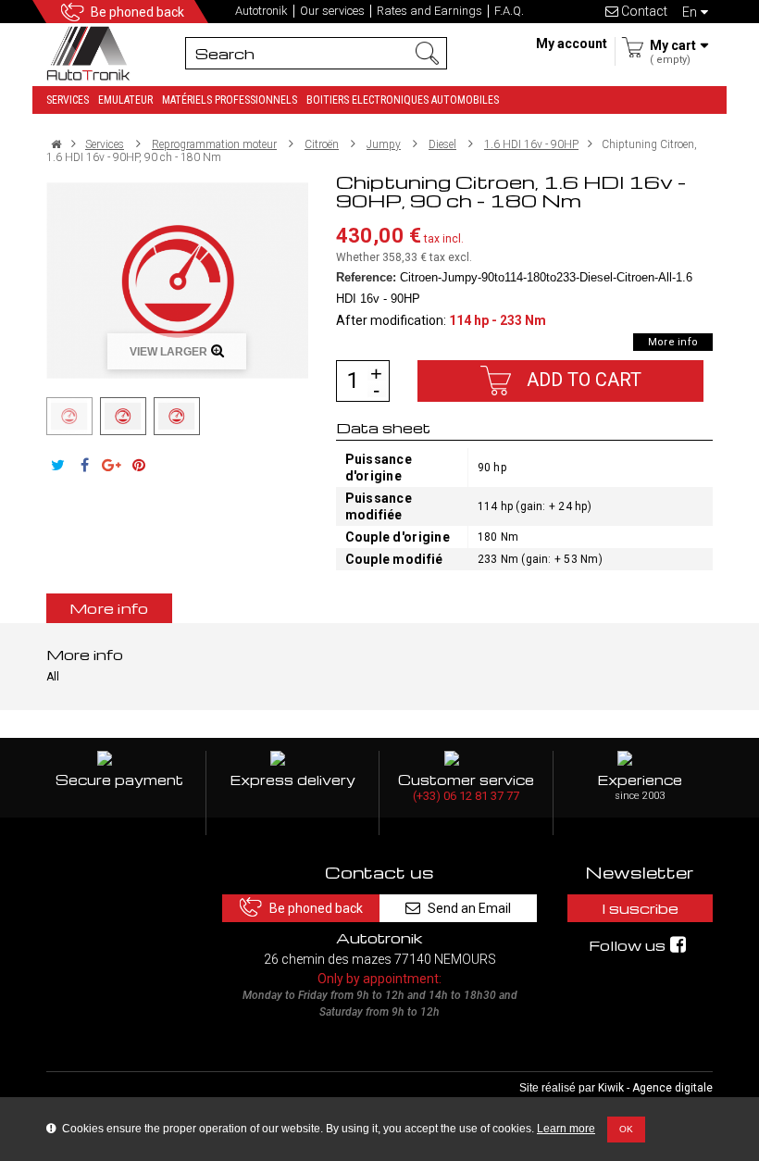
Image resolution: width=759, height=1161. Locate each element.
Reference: (366, 277)
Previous (35, 416)
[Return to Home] (56, 144)
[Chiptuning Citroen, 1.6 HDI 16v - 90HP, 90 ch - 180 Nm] (69, 416)
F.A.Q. (509, 11)
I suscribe (640, 908)
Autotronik (261, 11)
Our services (332, 11)
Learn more (566, 1128)
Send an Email (469, 908)
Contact (642, 11)
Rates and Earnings (429, 11)
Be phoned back (137, 12)
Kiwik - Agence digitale (655, 1087)
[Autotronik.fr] (92, 52)
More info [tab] (109, 608)
